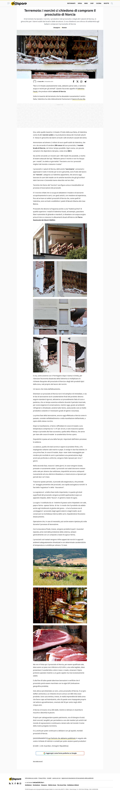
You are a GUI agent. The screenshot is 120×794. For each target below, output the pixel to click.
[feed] (10, 783)
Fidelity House (52, 785)
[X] (12, 783)
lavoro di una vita (78, 99)
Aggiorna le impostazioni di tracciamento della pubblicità (77, 778)
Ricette (106, 3)
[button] (73, 81)
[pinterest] (18, 783)
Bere (86, 3)
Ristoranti (71, 3)
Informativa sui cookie (31, 778)
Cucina (98, 3)
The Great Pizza (61, 785)
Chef (92, 3)
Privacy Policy (42, 778)
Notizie (64, 28)
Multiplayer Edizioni (73, 785)
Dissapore (56, 28)
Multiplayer (28, 785)
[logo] (19, 3)
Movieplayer (36, 785)
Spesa (80, 3)
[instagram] (20, 783)
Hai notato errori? (38, 761)
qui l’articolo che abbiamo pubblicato (62, 738)
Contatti (49, 778)
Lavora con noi (56, 778)
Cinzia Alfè (41, 81)
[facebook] (15, 783)
